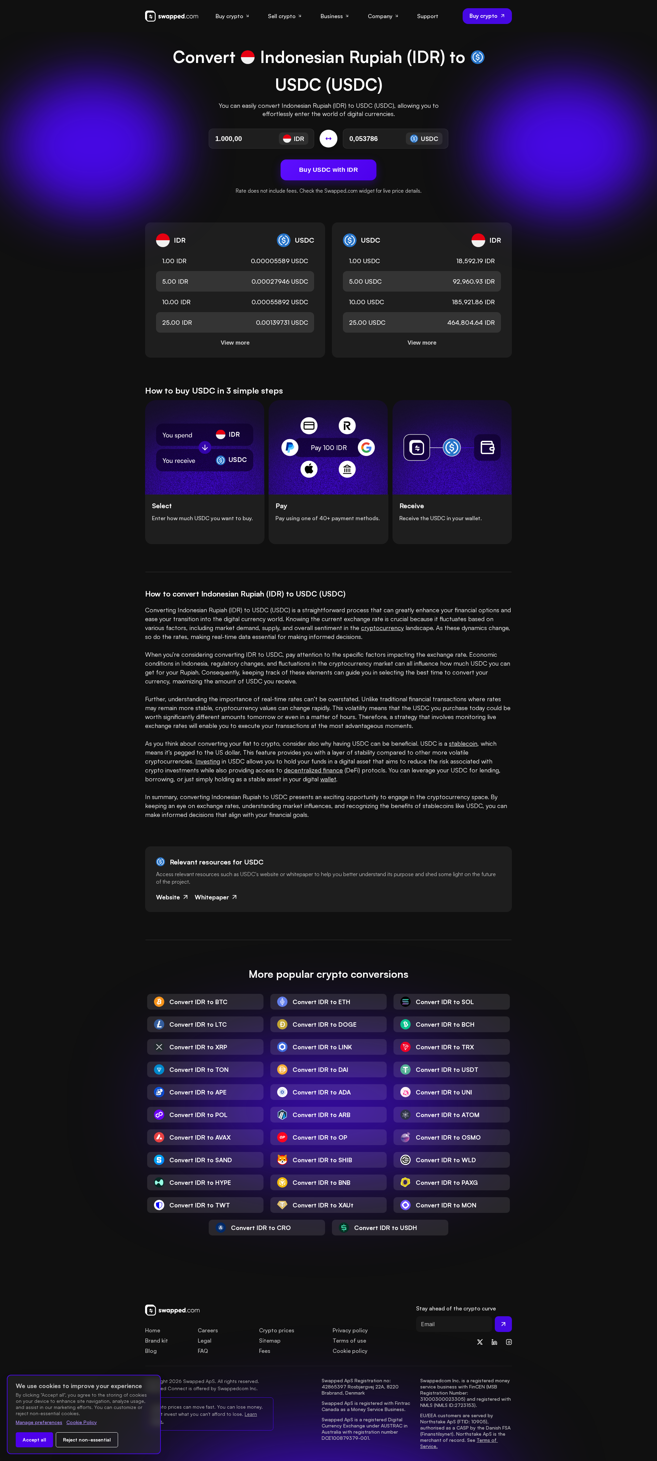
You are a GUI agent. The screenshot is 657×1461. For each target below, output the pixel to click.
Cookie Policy (81, 1422)
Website (168, 897)
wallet (328, 779)
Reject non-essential (87, 1440)
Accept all (34, 1440)
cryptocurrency (382, 627)
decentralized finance (313, 770)
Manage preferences (39, 1422)
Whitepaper (212, 897)
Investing (207, 761)
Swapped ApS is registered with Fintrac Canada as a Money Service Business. (367, 1406)
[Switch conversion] (328, 139)
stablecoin (463, 743)
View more (235, 342)
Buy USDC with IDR (328, 169)
